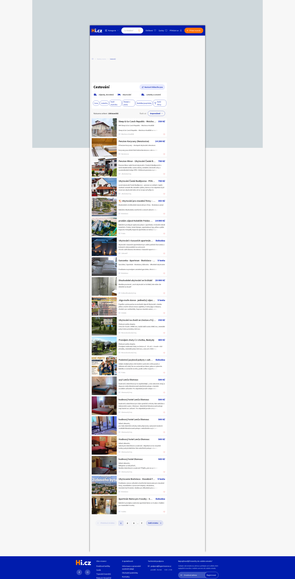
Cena (96, 103)
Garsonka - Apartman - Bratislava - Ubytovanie (138, 260)
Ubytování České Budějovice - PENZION (138, 180)
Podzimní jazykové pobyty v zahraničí (137, 359)
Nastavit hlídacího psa (154, 87)
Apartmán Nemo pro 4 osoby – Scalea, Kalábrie (137, 498)
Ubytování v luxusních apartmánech (136, 240)
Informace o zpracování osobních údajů (131, 567)
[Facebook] (79, 572)
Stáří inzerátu (114, 103)
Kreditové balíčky (103, 566)
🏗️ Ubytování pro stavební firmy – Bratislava (138, 200)
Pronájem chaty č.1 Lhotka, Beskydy (136, 339)
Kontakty (126, 577)
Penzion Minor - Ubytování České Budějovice (138, 161)
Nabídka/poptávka (144, 103)
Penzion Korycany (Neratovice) (134, 141)
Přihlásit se (174, 30)
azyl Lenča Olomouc (128, 379)
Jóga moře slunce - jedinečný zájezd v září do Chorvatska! (138, 300)
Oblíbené (149, 30)
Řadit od (143, 113)
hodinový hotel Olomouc (131, 459)
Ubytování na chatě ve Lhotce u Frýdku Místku (138, 320)
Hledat (139, 30)
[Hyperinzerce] (97, 30)
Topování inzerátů (103, 574)
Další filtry (159, 103)
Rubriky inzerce (101, 59)
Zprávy (161, 30)
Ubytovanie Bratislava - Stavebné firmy (138, 478)
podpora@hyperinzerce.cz (161, 566)
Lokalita (104, 103)
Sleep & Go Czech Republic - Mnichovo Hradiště (138, 121)
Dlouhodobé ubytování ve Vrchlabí (135, 280)
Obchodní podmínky (130, 573)
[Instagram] (87, 572)
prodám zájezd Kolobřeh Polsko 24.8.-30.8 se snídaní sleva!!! (137, 220)
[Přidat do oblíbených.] (164, 134)
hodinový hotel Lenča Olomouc (134, 399)
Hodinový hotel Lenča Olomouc (134, 439)
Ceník (98, 570)
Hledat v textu (127, 103)
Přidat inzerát (195, 30)
